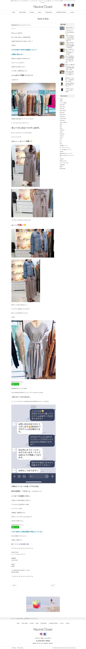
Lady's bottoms (63, 118)
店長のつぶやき (63, 160)
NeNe (61, 124)
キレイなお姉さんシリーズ (65, 149)
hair (60, 139)
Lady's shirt (62, 116)
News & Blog (22, 12)
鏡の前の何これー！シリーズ (66, 153)
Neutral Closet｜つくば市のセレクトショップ (43, 6)
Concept (32, 12)
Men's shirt (62, 108)
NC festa (61, 135)
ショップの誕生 (63, 102)
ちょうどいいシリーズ (64, 147)
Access (72, 12)
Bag (60, 126)
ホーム (13, 618)
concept (61, 151)
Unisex (61, 98)
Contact (67, 623)
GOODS (61, 158)
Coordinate (62, 133)
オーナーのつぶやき (64, 162)
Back (15, 585)
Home (13, 12)
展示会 (61, 166)
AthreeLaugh (73, 647)
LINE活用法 (62, 164)
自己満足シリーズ (63, 145)
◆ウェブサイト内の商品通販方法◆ (20, 544)
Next (52, 585)
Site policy (14, 647)
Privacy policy (20, 647)
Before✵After (62, 168)
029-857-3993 (44, 641)
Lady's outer (62, 114)
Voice (61, 143)
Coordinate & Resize (61, 12)
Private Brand (48, 12)
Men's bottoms (63, 110)
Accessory (62, 130)
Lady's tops (62, 120)
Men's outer (62, 106)
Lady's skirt (62, 104)
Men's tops (62, 112)
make (61, 137)
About (39, 12)
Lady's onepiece (63, 122)
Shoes (61, 128)
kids (60, 141)
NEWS (61, 100)
